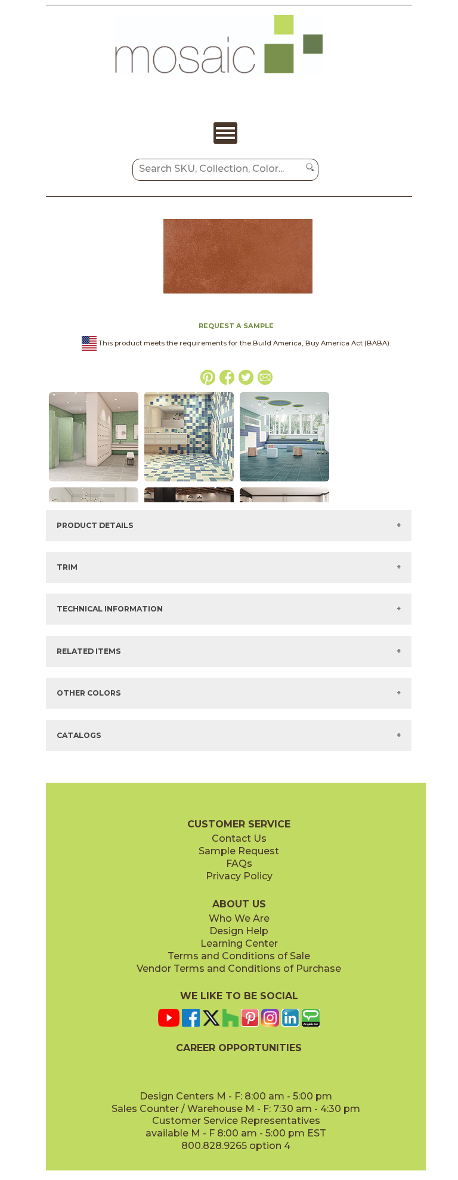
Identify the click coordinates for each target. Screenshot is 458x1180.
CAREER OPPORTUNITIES (239, 1048)
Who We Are (239, 918)
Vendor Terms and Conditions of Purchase (239, 968)
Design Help (238, 931)
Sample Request (239, 851)
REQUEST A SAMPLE (236, 326)
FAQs (239, 863)
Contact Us (239, 838)
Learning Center (239, 943)
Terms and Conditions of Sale (239, 956)
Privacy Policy (239, 876)
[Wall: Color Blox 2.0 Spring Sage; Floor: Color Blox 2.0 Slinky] (93, 482)
